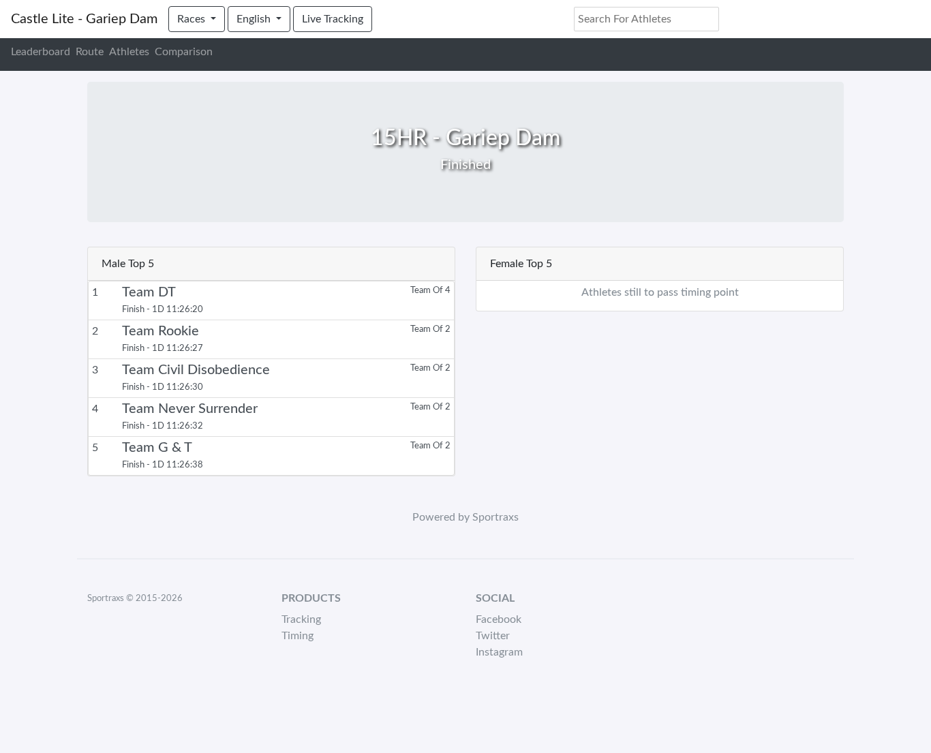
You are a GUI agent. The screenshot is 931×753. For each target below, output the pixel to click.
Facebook (498, 619)
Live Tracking (332, 19)
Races (192, 19)
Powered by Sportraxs (465, 517)
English (254, 19)
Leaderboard (40, 51)
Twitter (493, 635)
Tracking (301, 619)
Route (90, 51)
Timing (297, 635)
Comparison (184, 51)
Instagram (499, 652)
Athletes (129, 51)
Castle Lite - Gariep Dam (84, 19)
